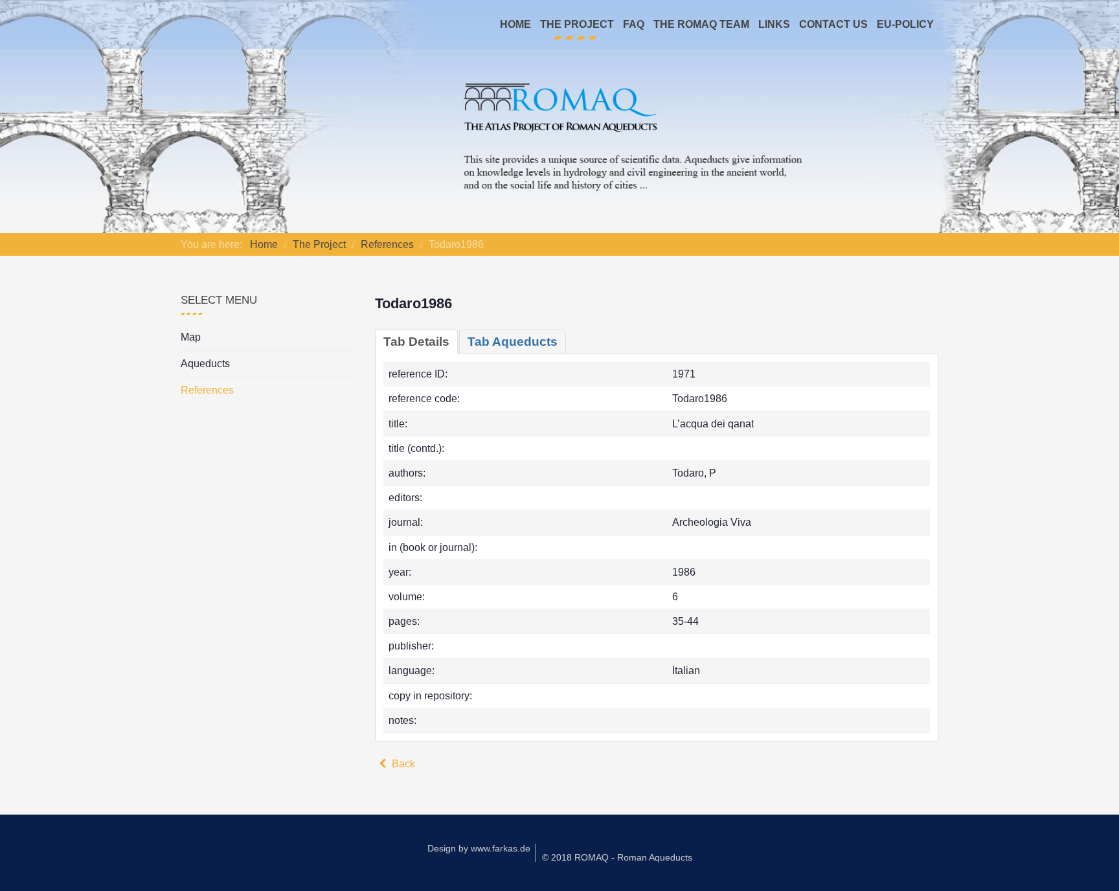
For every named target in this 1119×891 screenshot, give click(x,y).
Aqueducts (205, 363)
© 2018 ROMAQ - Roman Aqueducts (617, 857)
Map (191, 337)
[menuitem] (515, 24)
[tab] (416, 342)
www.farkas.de (500, 848)
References (207, 390)
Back (402, 763)
